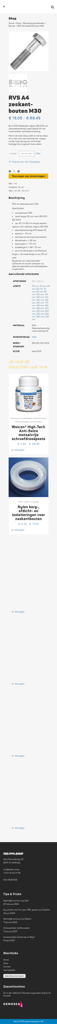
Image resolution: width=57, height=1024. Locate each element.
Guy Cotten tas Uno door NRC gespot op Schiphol (26, 910)
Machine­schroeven (39, 418)
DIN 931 (17, 191)
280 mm (40, 316)
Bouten (12, 26)
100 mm (40, 294)
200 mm (40, 308)
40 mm (35, 286)
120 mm (40, 297)
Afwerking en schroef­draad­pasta (21, 418)
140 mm (40, 300)
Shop (18, 23)
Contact (7, 966)
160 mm (40, 302)
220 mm (40, 311)
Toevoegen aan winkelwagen (28, 176)
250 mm (40, 314)
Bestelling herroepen (14, 976)
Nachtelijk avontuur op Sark (16, 900)
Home (11, 23)
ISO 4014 (25, 191)
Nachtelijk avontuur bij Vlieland (17, 919)
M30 (34, 337)
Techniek (33, 422)
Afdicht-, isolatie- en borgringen (28, 502)
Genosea (26, 993)
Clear (38, 153)
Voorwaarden (9, 970)
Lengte (13, 153)
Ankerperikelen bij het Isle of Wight (19, 937)
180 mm (40, 305)
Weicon (39, 422)
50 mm (43, 286)
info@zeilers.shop (11, 869)
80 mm (39, 291)
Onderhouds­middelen (22, 422)
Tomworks (41, 1022)
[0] (45, 6)
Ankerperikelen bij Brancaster (16, 928)
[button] (24, 162)
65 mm (39, 289)
